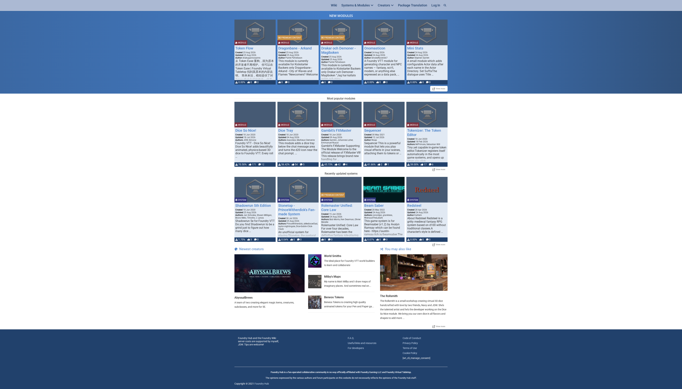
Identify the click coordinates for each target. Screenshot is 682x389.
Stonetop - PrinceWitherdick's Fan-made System (296, 209)
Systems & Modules (355, 5)
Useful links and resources (362, 343)
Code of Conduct (412, 338)
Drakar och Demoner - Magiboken (338, 50)
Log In (435, 5)
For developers (356, 348)
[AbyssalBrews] (269, 273)
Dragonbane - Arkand (295, 48)
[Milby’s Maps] (314, 281)
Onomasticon (374, 48)
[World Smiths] (314, 261)
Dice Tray (285, 130)
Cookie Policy (410, 353)
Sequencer (372, 130)
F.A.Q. (351, 338)
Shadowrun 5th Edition (253, 205)
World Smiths (332, 256)
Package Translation (412, 5)
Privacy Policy (410, 343)
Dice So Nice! (245, 130)
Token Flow (244, 48)
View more (440, 89)
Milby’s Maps (332, 276)
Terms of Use (410, 348)
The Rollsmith (389, 296)
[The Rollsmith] (414, 272)
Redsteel (414, 205)
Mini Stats (415, 48)
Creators (384, 5)
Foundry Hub (262, 383)
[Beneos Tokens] (314, 302)
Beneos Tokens (334, 297)
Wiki (334, 5)
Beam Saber (374, 205)
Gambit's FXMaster (336, 130)
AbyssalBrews (243, 297)
